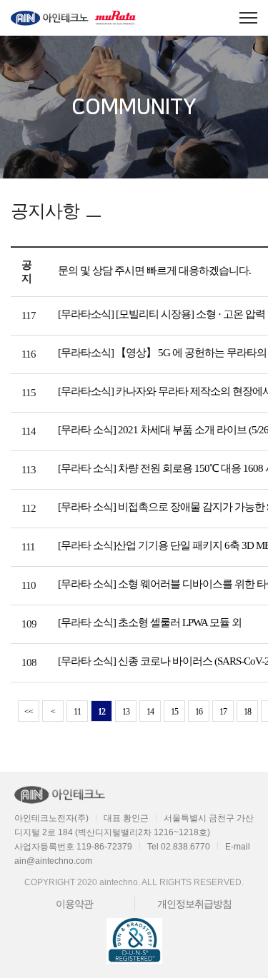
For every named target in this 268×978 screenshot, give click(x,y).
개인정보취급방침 (194, 903)
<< (28, 712)
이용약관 (74, 903)
